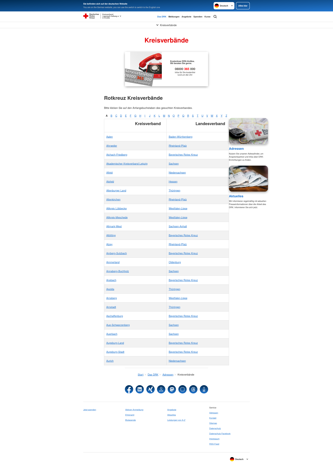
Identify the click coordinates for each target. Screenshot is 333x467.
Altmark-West (114, 226)
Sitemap (213, 423)
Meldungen (174, 16)
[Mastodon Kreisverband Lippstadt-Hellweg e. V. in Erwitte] (172, 389)
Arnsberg (111, 298)
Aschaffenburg (114, 316)
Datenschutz (215, 428)
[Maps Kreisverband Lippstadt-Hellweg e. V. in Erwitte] (161, 389)
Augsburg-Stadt (115, 352)
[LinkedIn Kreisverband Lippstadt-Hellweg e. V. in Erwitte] (140, 389)
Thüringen (174, 190)
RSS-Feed (214, 443)
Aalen (109, 136)
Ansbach (111, 280)
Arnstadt (111, 307)
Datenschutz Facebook (219, 433)
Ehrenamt (129, 414)
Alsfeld (110, 181)
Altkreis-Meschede (117, 217)
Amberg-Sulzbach (116, 253)
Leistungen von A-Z (176, 420)
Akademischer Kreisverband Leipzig (127, 163)
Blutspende (130, 420)
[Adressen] (248, 131)
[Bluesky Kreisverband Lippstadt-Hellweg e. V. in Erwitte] (182, 389)
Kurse (207, 16)
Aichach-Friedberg (116, 154)
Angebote (186, 16)
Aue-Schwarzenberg (118, 325)
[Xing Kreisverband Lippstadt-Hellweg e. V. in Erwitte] (150, 389)
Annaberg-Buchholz (117, 271)
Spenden (197, 16)
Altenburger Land (116, 190)
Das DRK (161, 16)
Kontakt (212, 417)
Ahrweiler (111, 145)
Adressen (236, 148)
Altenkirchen (113, 199)
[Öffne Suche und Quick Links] (215, 17)
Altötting (111, 235)
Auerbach (111, 334)
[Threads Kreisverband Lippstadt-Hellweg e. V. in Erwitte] (193, 389)
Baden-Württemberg (180, 136)
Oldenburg (175, 262)
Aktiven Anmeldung (134, 409)
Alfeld (109, 172)
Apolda (110, 289)
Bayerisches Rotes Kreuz (183, 154)
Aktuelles (236, 196)
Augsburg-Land (115, 343)
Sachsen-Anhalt (178, 226)
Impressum (214, 438)
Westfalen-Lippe (178, 208)
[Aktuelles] (248, 179)
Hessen (173, 181)
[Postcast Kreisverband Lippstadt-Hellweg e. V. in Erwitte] (204, 389)
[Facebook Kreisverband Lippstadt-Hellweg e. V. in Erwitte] (129, 389)
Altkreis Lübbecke (116, 208)
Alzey (109, 244)
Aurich (110, 361)
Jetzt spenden (89, 409)
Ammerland (113, 262)
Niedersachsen (177, 172)
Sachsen (174, 163)
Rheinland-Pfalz (178, 145)
